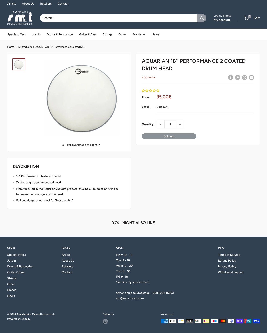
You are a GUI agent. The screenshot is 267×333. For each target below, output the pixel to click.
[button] (150, 90)
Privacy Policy (227, 266)
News (155, 34)
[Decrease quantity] (160, 124)
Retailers (46, 3)
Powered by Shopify (18, 318)
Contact (63, 3)
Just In (36, 34)
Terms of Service (229, 254)
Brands (136, 34)
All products (25, 46)
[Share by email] (251, 77)
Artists (11, 3)
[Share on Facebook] (230, 77)
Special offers (16, 34)
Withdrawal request (231, 272)
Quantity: (148, 124)
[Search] (201, 18)
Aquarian (148, 77)
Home (10, 46)
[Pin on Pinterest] (237, 77)
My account (222, 20)
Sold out (169, 136)
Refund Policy (227, 260)
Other (122, 34)
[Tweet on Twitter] (244, 77)
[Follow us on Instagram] (105, 321)
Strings (107, 34)
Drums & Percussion (60, 34)
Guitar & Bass (87, 34)
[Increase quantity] (180, 124)
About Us (28, 3)
